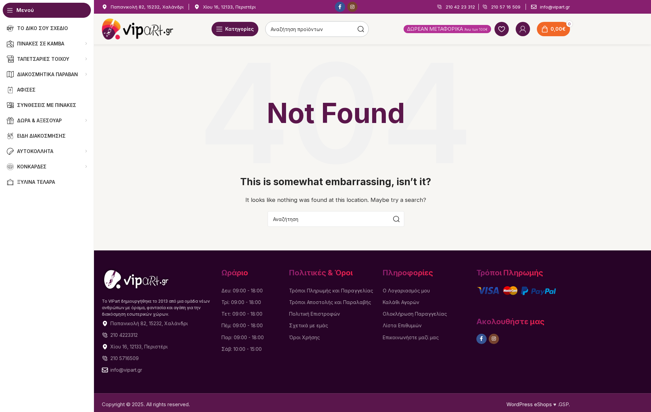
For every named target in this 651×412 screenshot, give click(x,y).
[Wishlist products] (501, 29)
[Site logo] (138, 28)
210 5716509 (124, 358)
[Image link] (136, 279)
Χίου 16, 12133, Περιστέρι (139, 346)
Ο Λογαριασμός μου (406, 290)
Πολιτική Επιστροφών (314, 314)
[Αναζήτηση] (396, 219)
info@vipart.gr (126, 370)
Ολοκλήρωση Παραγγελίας (415, 314)
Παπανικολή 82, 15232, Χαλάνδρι (149, 323)
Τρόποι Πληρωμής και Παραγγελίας (331, 290)
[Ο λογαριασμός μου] (522, 29)
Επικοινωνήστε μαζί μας (411, 337)
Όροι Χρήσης (304, 337)
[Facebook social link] (340, 7)
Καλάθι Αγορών (401, 302)
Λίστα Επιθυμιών (402, 325)
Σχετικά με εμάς (308, 325)
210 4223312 (124, 335)
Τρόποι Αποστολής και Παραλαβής (330, 302)
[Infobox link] (143, 7)
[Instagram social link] (352, 7)
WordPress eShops (529, 404)
